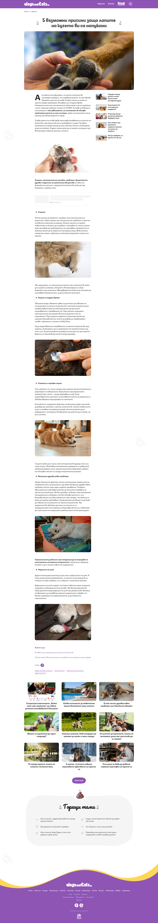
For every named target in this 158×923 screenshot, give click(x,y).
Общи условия (85, 910)
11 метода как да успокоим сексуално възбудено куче (115, 116)
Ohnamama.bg (53, 890)
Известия (79, 900)
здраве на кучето (40, 673)
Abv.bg (30, 890)
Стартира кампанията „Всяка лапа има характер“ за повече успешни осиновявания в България (41, 706)
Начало (26, 11)
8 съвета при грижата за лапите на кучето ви (54, 652)
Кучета (101, 3)
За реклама (77, 894)
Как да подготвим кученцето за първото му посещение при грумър (63, 657)
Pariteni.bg (70, 890)
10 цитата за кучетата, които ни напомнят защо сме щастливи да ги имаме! (116, 736)
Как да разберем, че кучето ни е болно (115, 136)
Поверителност (80, 897)
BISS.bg (118, 890)
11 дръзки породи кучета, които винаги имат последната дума (114, 97)
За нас (70, 894)
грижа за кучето (59, 670)
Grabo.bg (62, 890)
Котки (111, 3)
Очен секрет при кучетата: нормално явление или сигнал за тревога (115, 126)
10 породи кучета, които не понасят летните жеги (41, 765)
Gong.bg (45, 890)
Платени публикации (68, 897)
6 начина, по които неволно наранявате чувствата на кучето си (79, 766)
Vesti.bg (94, 890)
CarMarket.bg (109, 890)
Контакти (84, 894)
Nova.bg (101, 890)
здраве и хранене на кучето (43, 670)
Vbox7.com (37, 890)
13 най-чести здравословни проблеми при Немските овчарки (116, 704)
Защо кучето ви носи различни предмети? (114, 107)
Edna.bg (78, 890)
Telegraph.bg (126, 890)
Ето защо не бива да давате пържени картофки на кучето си (116, 765)
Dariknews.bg (86, 890)
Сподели (37, 665)
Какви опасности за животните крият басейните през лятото (79, 704)
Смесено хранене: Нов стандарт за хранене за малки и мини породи (79, 734)
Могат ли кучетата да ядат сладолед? (41, 734)
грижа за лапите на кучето (75, 670)
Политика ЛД (90, 897)
